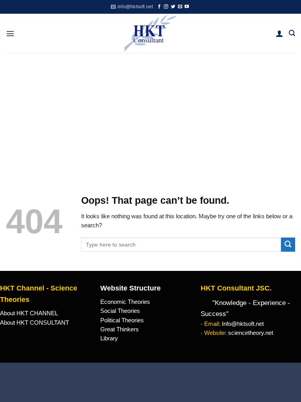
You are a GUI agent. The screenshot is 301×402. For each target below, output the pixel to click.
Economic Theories (125, 302)
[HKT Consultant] (150, 33)
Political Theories (122, 320)
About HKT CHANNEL (29, 313)
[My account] (279, 33)
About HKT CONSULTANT (34, 323)
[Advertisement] (150, 112)
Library (109, 338)
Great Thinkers (119, 329)
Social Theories (120, 311)
